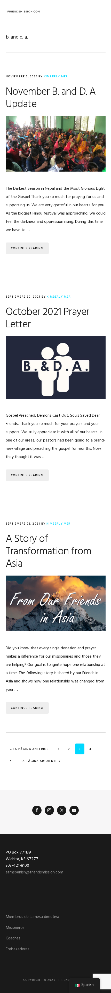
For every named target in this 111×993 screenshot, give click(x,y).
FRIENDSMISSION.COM (24, 11)
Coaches (13, 938)
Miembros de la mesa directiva (32, 917)
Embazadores (17, 949)
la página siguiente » (40, 761)
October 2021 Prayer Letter (48, 318)
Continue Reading (27, 248)
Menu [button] (99, 11)
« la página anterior (29, 749)
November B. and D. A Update (51, 98)
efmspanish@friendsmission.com (34, 872)
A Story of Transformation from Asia (48, 551)
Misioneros (15, 927)
